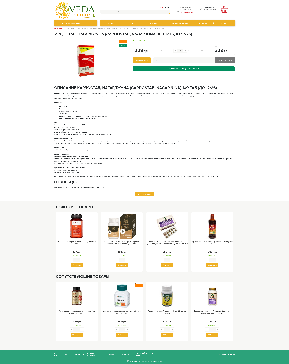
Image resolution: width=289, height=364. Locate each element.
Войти (206, 9)
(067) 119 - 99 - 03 (187, 10)
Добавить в (140, 60)
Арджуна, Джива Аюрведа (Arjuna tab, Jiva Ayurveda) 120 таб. (77, 312)
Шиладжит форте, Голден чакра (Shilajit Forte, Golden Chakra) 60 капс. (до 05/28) (122, 242)
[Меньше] (175, 51)
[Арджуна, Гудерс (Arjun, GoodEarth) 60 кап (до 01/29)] (167, 296)
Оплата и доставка (91, 354)
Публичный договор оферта (144, 354)
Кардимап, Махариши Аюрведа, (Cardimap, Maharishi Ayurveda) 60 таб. (212, 312)
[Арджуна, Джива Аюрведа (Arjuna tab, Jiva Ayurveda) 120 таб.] (77, 296)
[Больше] (185, 51)
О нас (55, 354)
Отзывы (111, 354)
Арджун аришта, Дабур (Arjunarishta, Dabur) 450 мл (212, 242)
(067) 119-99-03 (228, 354)
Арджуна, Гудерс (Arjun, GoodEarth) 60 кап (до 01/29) (167, 312)
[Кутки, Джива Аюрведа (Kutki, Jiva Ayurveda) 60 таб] (77, 226)
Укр (168, 7)
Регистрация (213, 9)
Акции (77, 354)
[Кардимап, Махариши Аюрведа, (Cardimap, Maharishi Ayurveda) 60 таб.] (212, 296)
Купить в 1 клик (225, 60)
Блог (67, 354)
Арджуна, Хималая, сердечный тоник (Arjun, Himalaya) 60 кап (122, 312)
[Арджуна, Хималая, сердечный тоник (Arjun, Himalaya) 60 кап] (122, 296)
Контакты (125, 354)
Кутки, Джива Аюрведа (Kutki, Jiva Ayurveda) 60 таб (77, 242)
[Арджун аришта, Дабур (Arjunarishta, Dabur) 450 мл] (212, 226)
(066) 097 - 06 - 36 (187, 7)
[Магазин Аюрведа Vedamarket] (75, 10)
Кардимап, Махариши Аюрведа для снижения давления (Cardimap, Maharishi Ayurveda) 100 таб (167, 242)
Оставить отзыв (144, 194)
